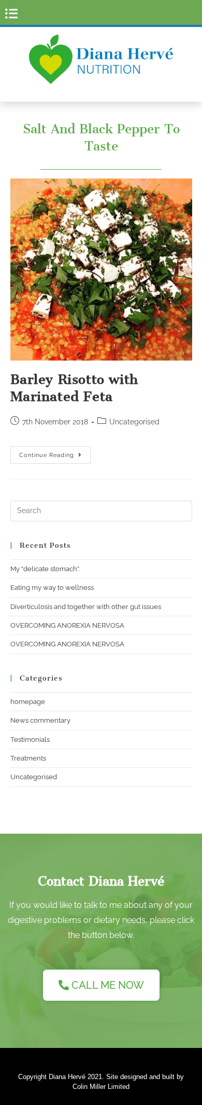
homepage (27, 702)
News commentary (40, 720)
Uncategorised (33, 777)
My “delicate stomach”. (45, 569)
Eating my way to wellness (52, 587)
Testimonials (30, 739)
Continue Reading (55, 452)
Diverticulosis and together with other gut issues (85, 607)
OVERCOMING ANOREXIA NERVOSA (67, 625)
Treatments (28, 758)
